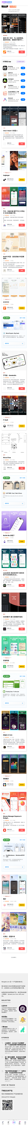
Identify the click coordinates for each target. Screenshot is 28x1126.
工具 (4, 128)
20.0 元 (21, 308)
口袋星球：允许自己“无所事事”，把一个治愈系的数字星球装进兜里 (15, 1044)
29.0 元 (11, 307)
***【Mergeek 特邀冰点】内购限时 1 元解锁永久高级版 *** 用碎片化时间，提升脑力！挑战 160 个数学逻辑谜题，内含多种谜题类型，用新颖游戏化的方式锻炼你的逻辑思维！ (14, 623)
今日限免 (5, 6)
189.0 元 (22, 905)
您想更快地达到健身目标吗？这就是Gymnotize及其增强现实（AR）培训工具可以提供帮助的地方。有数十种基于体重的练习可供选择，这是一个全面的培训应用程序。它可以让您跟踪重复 (14, 46)
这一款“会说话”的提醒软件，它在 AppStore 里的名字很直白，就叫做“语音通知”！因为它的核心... (9, 1020)
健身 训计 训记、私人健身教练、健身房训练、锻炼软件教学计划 (14, 39)
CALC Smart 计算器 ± (10, 131)
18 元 (10, 829)
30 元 (10, 947)
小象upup (4, 1027)
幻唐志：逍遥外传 (9, 936)
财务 (4, 208)
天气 (4, 732)
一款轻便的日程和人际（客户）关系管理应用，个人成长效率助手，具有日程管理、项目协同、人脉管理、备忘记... (9, 1031)
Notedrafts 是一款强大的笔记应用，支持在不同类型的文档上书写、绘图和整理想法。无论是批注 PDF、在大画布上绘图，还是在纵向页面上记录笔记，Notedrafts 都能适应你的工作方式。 (14, 382)
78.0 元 (21, 426)
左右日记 (6, 302)
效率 (4, 372)
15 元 (10, 269)
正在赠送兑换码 (20, 61)
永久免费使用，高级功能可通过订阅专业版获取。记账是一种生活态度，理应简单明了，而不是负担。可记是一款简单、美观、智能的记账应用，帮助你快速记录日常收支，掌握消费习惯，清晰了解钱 (13, 220)
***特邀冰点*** (7, 172)
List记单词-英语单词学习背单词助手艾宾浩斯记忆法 (13, 574)
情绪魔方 (6, 779)
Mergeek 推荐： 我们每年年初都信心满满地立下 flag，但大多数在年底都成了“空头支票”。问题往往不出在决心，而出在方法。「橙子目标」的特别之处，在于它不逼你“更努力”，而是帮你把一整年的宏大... (15, 1063)
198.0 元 (11, 665)
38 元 (10, 387)
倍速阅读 (6, 660)
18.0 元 (11, 540)
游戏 (4, 933)
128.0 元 (11, 784)
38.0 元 (21, 784)
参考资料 (5, 570)
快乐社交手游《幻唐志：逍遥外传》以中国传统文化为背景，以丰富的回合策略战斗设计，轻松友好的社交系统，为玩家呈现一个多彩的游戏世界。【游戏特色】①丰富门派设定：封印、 (13, 943)
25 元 (10, 467)
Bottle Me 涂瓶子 (9, 535)
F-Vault (5, 420)
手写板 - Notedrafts (9, 375)
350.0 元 (11, 179)
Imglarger (6, 175)
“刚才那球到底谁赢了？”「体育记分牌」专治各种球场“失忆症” (15, 1072)
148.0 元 (11, 425)
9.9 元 (21, 541)
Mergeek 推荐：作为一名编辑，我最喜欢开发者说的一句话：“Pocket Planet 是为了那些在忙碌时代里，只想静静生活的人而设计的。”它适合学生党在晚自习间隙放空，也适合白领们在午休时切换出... (15, 1049)
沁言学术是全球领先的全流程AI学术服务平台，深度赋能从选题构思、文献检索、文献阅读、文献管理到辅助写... (9, 1010)
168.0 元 (22, 666)
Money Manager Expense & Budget (12, 817)
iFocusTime (7, 458)
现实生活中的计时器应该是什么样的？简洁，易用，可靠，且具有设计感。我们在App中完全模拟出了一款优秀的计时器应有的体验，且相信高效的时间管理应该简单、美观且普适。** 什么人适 (13, 265)
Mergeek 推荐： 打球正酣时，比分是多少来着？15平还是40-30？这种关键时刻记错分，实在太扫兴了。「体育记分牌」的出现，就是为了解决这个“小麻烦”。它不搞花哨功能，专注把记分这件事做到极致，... (15, 1077)
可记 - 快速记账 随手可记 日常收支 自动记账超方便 (14, 212)
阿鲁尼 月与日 (7, 735)
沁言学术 (4, 1006)
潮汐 (4, 899)
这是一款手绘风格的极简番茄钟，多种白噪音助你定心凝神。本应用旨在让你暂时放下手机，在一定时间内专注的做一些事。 (13, 463)
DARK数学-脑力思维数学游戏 (12, 617)
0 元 (10, 51)
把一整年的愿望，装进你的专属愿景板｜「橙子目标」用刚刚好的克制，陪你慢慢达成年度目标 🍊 (15, 1058)
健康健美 (5, 35)
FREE (22, 52)
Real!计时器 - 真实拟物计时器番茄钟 (13, 257)
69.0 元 (21, 179)
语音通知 (4, 1017)
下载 (23, 68)
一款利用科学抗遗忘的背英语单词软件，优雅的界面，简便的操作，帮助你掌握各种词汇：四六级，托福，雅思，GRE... (13, 580)
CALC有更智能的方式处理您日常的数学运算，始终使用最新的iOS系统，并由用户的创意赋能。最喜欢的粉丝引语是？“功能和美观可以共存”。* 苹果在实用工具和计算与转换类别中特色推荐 (13, 137)
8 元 (10, 143)
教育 (4, 614)
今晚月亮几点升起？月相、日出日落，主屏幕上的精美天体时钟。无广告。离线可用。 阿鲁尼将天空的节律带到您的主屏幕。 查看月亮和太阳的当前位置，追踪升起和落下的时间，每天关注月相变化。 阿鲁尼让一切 (14, 742)
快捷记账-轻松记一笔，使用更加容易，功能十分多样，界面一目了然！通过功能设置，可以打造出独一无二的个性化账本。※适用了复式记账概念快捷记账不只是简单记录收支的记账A (14, 825)
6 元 (10, 628)
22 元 (10, 224)
